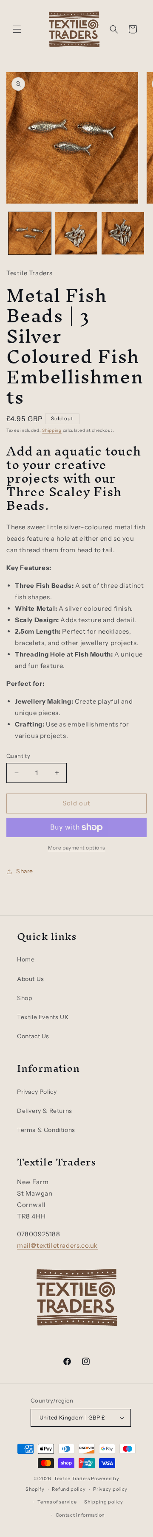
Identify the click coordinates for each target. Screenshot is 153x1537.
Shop (24, 998)
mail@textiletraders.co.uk (57, 1245)
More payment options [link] (76, 847)
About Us (30, 979)
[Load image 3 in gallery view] (123, 233)
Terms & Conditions (46, 1130)
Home (25, 959)
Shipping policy (103, 1502)
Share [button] (24, 871)
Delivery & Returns (44, 1111)
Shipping (52, 430)
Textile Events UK (43, 1017)
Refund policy (68, 1489)
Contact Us (33, 1036)
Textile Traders (72, 1478)
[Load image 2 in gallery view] (76, 233)
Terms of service (56, 1502)
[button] (17, 29)
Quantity (18, 755)
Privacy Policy (37, 1091)
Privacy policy (110, 1489)
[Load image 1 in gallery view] (29, 233)
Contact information (80, 1515)
